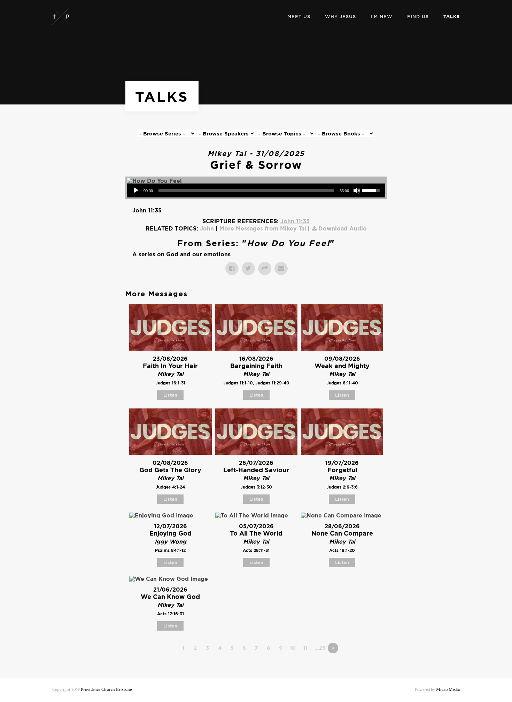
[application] (256, 190)
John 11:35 (295, 221)
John (207, 228)
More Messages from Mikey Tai (262, 228)
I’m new (382, 16)
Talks (451, 16)
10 (293, 648)
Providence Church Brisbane (106, 690)
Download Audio (342, 228)
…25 (320, 648)
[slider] (246, 190)
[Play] (135, 190)
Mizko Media (448, 690)
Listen (170, 395)
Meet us (298, 16)
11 (305, 648)
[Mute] (356, 190)
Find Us (418, 16)
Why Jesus (340, 16)
